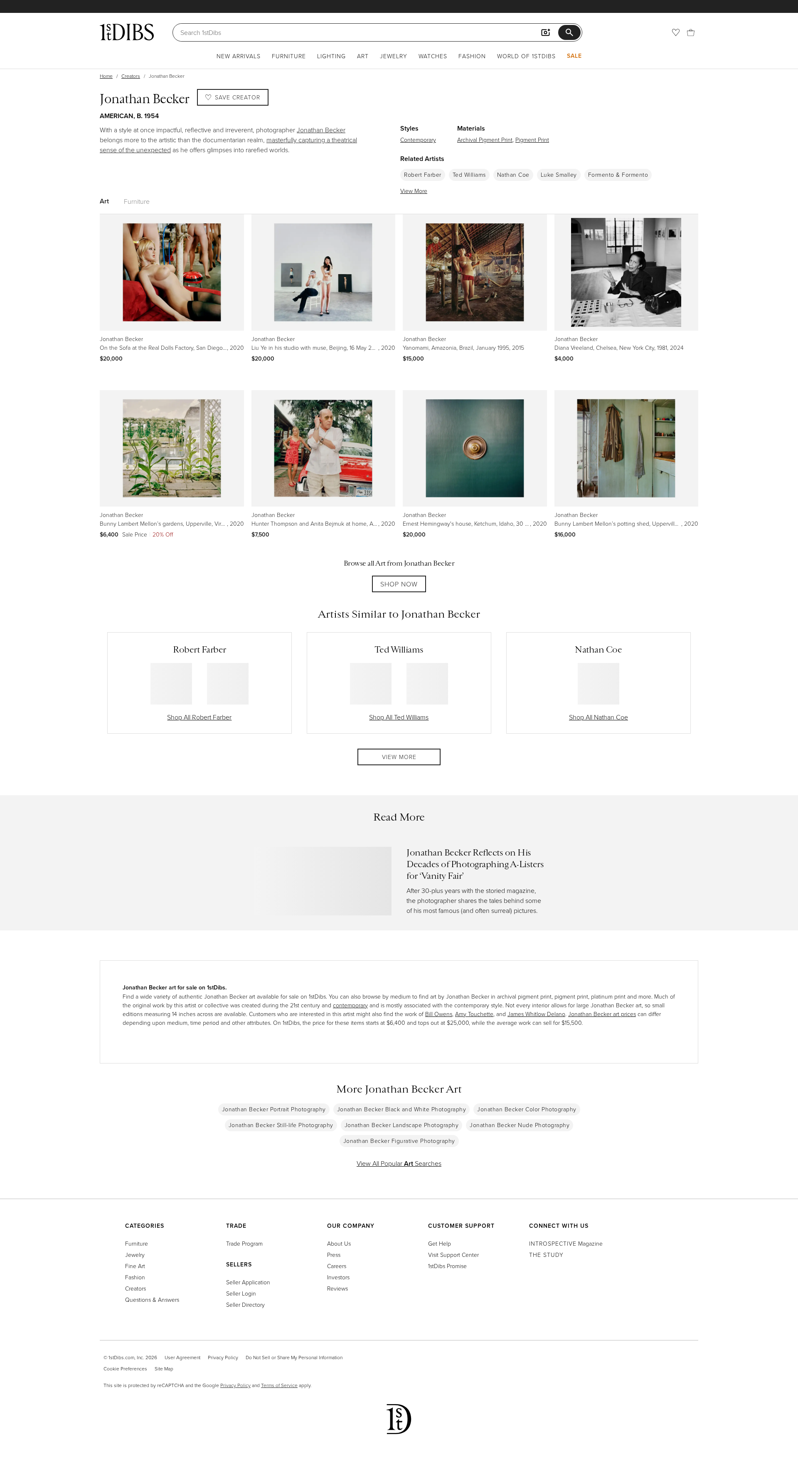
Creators (130, 75)
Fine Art (135, 1266)
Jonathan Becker (321, 129)
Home (106, 75)
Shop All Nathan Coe (598, 717)
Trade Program (244, 1243)
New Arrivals (239, 56)
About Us (339, 1243)
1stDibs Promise (447, 1266)
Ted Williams (469, 175)
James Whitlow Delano (536, 1014)
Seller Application (248, 1282)
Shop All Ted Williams (399, 717)
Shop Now (399, 584)
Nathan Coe (513, 175)
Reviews (337, 1288)
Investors (338, 1277)
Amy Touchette (474, 1014)
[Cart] (691, 32)
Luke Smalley (559, 175)
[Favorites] (676, 32)
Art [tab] (104, 201)
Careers (336, 1266)
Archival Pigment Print (484, 139)
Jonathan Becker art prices (602, 1014)
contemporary (350, 1005)
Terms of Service (279, 1385)
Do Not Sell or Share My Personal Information (294, 1357)
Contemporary (418, 139)
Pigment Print (532, 139)
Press (333, 1255)
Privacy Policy (223, 1357)
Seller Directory (245, 1304)
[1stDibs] (127, 32)
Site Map (164, 1368)
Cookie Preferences (125, 1368)
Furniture (289, 56)
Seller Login (241, 1293)
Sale (574, 56)
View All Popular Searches (399, 1163)
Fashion (472, 56)
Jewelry (393, 56)
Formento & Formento (618, 175)
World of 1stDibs (526, 56)
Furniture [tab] (137, 201)
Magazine (566, 1243)
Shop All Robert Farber (199, 717)
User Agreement (182, 1357)
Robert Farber (422, 175)
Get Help (439, 1243)
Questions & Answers (152, 1299)
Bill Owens (438, 1014)
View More (413, 191)
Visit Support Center (453, 1255)
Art (363, 56)
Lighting (331, 56)
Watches (433, 56)
